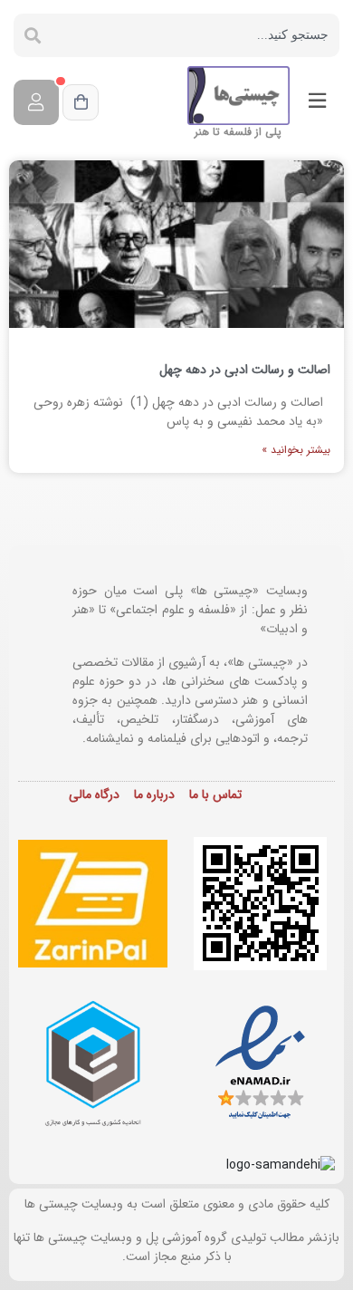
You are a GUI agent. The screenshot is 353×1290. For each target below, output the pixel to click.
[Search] (33, 35)
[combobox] (195, 35)
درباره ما (154, 794)
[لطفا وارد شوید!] (36, 102)
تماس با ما (215, 794)
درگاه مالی (94, 794)
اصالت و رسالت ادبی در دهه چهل (244, 370)
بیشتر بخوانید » (296, 449)
